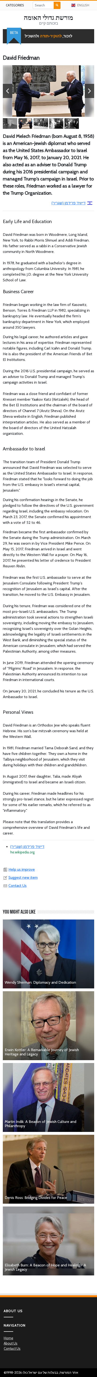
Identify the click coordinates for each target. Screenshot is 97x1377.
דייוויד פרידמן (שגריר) (68, 203)
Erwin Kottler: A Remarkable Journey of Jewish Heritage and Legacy (42, 1052)
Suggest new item (23, 877)
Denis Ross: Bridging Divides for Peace (36, 1197)
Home (8, 1338)
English (83, 5)
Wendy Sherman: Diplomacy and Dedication (40, 982)
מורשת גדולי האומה (48, 17)
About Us (10, 1343)
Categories (15, 5)
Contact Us (17, 885)
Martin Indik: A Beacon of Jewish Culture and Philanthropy (40, 1123)
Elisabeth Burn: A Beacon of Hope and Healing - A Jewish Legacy (45, 1267)
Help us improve (21, 869)
